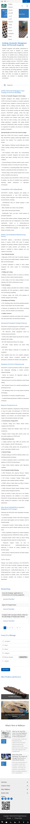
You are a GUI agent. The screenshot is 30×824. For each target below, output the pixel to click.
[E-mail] (6, 822)
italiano (10, 30)
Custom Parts (5, 786)
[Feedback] (28, 822)
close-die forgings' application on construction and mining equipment (13, 594)
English (10, 4)
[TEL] (11, 822)
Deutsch (10, 7)
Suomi (10, 39)
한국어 (10, 27)
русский (10, 13)
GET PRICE (6, 669)
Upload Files (23, 657)
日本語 (10, 24)
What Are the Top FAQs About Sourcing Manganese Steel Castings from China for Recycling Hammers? (19, 734)
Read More (11, 599)
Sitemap (9, 818)
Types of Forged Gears (9, 605)
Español (10, 21)
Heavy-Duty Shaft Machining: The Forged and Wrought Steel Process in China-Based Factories (19, 757)
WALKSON (13, 816)
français (10, 10)
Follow (3, 796)
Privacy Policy (18, 818)
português (11, 33)
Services (4, 782)
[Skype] (2, 822)
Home (5, 10)
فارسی (10, 16)
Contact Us (10, 85)
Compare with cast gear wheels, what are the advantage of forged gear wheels (15, 615)
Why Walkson (5, 789)
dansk (10, 36)
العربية (10, 18)
